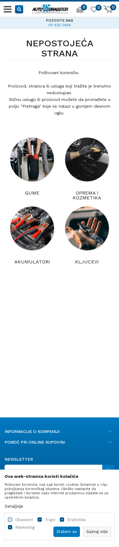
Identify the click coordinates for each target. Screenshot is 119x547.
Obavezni (24, 519)
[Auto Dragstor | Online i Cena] (50, 8)
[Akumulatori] (32, 228)
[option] (59, 22)
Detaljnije (14, 506)
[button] (19, 9)
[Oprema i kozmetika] (87, 159)
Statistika (76, 519)
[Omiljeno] (94, 10)
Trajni (50, 519)
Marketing (24, 527)
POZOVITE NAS (59, 20)
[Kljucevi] (87, 228)
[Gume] (32, 159)
